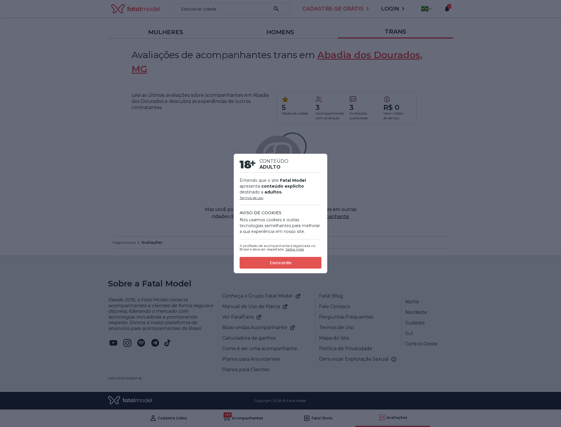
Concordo (281, 262)
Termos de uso (251, 198)
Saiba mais (294, 249)
